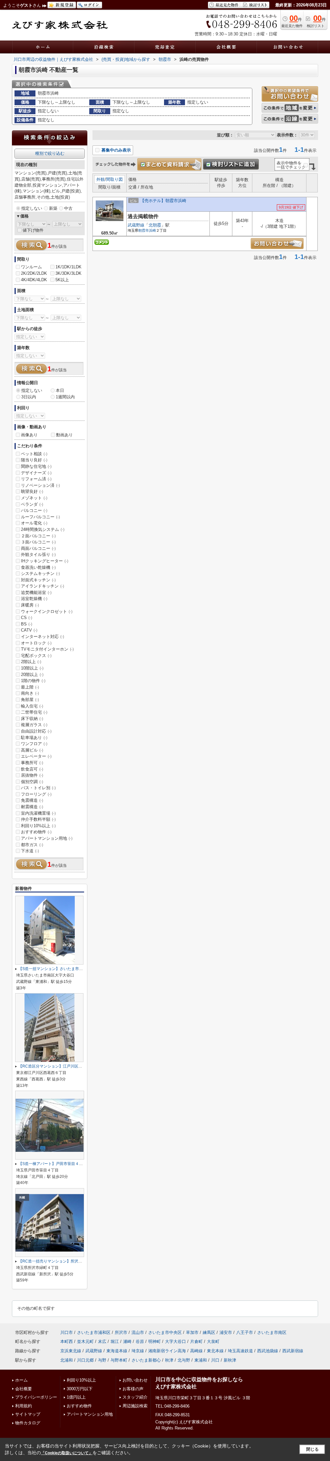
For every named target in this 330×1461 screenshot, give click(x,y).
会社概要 (23, 1388)
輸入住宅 (32, 706)
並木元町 (85, 1341)
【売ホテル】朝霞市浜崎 (163, 200)
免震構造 (32, 800)
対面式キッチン (38, 580)
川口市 (66, 1332)
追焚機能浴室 (36, 592)
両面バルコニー (38, 548)
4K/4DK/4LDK (34, 279)
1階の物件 (33, 680)
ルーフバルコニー (40, 516)
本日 (60, 390)
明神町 (154, 1341)
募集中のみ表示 (115, 150)
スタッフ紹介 (135, 1397)
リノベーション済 (40, 485)
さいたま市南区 (271, 1332)
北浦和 (66, 1360)
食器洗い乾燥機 (38, 567)
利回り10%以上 (38, 825)
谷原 (140, 1341)
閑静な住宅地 (36, 466)
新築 (53, 208)
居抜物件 (32, 775)
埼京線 (137, 1350)
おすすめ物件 (36, 831)
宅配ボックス (36, 655)
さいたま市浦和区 (94, 1332)
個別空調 (32, 781)
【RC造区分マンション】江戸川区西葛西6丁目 (59, 1066)
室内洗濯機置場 (38, 813)
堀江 (115, 1341)
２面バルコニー (38, 535)
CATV (29, 630)
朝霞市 (143, 230)
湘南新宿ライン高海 (167, 1350)
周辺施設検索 (135, 1405)
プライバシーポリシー (36, 1397)
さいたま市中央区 (165, 1332)
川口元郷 (85, 1360)
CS (26, 617)
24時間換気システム (42, 529)
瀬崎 (127, 1341)
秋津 (169, 1360)
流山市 (137, 1332)
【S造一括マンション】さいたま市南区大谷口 (58, 968)
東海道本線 (116, 1350)
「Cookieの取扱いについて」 (66, 1453)
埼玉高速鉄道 (240, 1350)
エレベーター (36, 756)
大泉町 (213, 1341)
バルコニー (34, 510)
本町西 (66, 1341)
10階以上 (32, 668)
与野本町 (119, 1360)
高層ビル (32, 750)
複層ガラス (34, 724)
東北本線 (215, 1350)
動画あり (64, 434)
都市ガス (32, 844)
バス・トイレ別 (38, 787)
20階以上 (32, 674)
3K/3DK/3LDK (68, 273)
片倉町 (196, 1341)
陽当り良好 (34, 460)
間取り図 (114, 179)
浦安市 (225, 1332)
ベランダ (32, 504)
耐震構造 (32, 806)
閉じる (312, 1449)
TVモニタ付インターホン (47, 649)
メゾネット (34, 497)
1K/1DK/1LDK (68, 266)
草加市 (192, 1332)
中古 (68, 208)
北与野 (184, 1360)
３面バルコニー (38, 542)
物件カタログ (27, 1422)
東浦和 (200, 1360)
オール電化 (34, 523)
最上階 (30, 687)
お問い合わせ (135, 1380)
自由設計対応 (36, 731)
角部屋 (30, 699)
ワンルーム (31, 266)
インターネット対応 (42, 636)
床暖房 (30, 605)
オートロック (36, 643)
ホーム (21, 1380)
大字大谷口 (175, 1341)
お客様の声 (132, 1388)
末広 (102, 1341)
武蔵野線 (136, 225)
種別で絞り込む (49, 153)
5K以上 (62, 279)
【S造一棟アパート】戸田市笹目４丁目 (52, 1163)
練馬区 (209, 1332)
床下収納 (32, 718)
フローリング (36, 794)
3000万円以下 (79, 1388)
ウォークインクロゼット (47, 611)
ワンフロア (34, 743)
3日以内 (28, 396)
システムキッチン (40, 573)
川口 (215, 1360)
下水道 (30, 850)
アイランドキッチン (42, 586)
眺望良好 (32, 491)
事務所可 (32, 762)
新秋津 (230, 1360)
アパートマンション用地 (47, 838)
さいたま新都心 (146, 1360)
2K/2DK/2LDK (34, 273)
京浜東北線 (70, 1350)
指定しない (31, 208)
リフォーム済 (36, 478)
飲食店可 (32, 769)
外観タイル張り (38, 554)
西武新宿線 (292, 1350)
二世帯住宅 (34, 712)
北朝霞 (155, 225)
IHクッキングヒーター (44, 561)
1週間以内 (65, 396)
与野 (102, 1360)
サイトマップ (27, 1414)
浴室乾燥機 (34, 598)
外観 (100, 179)
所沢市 (121, 1332)
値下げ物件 (33, 230)
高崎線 (196, 1350)
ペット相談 (34, 453)
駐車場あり (34, 737)
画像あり (29, 434)
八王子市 (244, 1332)
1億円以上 (76, 1397)
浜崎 (152, 230)
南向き (30, 693)
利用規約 (23, 1405)
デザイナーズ (36, 472)
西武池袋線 (267, 1350)
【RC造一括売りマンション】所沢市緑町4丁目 (59, 1261)
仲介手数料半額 (38, 819)
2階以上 (31, 661)
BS (26, 624)
